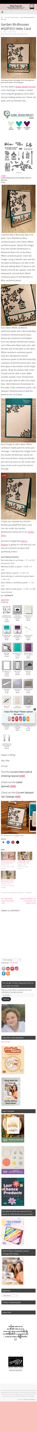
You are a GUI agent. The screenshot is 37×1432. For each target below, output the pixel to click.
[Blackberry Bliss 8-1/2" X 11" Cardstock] (28, 651)
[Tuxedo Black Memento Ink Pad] (17, 614)
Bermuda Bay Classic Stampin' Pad (6, 636)
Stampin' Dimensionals (17, 726)
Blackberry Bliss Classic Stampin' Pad (17, 636)
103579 (28, 673)
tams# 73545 (5, 600)
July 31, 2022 (12, 32)
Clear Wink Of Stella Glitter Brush (28, 636)
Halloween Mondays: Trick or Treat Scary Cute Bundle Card (28, 901)
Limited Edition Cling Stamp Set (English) (6, 744)
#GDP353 (5, 892)
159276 (6, 674)
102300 (6, 691)
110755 (28, 728)
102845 (6, 654)
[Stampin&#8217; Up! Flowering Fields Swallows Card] (8, 856)
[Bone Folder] (6, 688)
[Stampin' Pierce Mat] (28, 688)
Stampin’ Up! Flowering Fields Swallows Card (8, 862)
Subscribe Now (5, 1042)
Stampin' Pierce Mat (28, 689)
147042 (17, 691)
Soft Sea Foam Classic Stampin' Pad (28, 616)
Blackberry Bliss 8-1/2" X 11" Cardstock (28, 654)
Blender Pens (6, 653)
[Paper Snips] (28, 670)
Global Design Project (22, 34)
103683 (6, 727)
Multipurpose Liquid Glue (28, 726)
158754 (6, 746)
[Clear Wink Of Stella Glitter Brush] (28, 633)
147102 (28, 618)
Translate (15, 963)
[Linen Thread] (28, 704)
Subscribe (6, 999)
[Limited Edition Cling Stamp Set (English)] (6, 742)
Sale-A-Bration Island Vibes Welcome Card (7, 881)
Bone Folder (6, 689)
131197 (17, 656)
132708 (17, 618)
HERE (22, 775)
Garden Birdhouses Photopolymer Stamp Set (6, 617)
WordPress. (32, 1399)
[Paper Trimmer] (17, 670)
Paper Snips (28, 671)
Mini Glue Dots (6, 725)
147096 (6, 638)
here (22, 835)
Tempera (26, 1399)
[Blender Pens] (6, 651)
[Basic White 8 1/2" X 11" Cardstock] (6, 670)
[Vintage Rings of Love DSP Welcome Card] (25, 856)
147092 (17, 638)
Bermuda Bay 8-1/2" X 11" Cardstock (17, 654)
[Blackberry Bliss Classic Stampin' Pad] (17, 633)
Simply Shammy (17, 689)
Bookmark (29, 892)
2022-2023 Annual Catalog (11, 17)
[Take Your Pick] (6, 704)
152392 (17, 673)
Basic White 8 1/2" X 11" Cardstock (6, 672)
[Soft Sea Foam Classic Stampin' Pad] (28, 614)
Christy (4, 32)
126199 (28, 691)
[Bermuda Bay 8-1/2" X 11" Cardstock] (17, 651)
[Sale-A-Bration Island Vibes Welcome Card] (8, 875)
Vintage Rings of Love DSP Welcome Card (24, 862)
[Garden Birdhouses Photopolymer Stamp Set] (6, 614)
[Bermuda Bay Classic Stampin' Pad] (6, 633)
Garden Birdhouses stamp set (16, 892)
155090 (3, 176)
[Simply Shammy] (17, 688)
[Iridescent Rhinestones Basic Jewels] (17, 704)
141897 (28, 638)
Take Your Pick (7, 706)
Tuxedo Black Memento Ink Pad (17, 616)
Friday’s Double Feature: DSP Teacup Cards (7, 901)
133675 (28, 656)
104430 (17, 728)
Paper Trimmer (17, 671)
